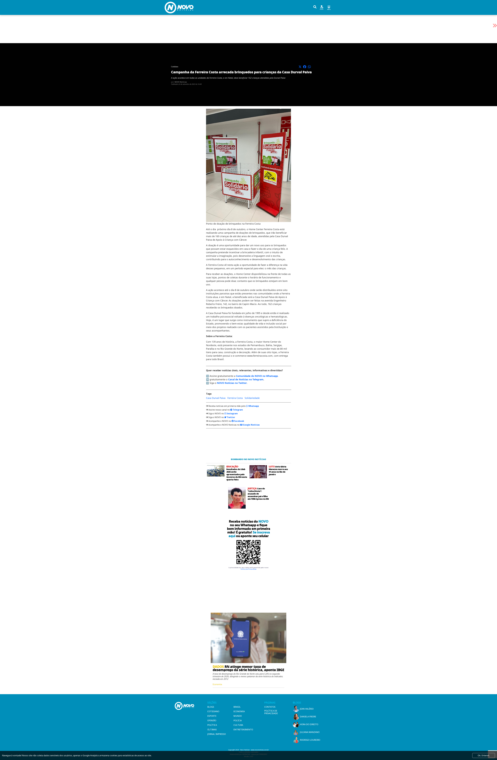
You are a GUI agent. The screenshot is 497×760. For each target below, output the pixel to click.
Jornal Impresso (216, 734)
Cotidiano (213, 711)
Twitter (230, 417)
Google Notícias (251, 424)
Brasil (237, 707)
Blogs (210, 707)
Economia (239, 711)
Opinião (211, 720)
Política (212, 725)
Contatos (269, 707)
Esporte (211, 716)
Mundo (237, 716)
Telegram (237, 409)
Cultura (238, 725)
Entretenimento (243, 729)
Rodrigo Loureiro (310, 739)
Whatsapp (253, 406)
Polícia (237, 720)
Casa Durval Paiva (215, 398)
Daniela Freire (308, 716)
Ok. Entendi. (484, 755)
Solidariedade (252, 398)
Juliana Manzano (310, 732)
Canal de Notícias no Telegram (245, 379)
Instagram (232, 413)
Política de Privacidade (248, 569)
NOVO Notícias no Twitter (232, 382)
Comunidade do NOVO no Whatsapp (257, 375)
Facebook (239, 421)
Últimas (212, 729)
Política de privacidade (271, 712)
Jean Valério (307, 708)
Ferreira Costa (235, 398)
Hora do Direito (309, 724)
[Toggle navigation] (328, 7)
